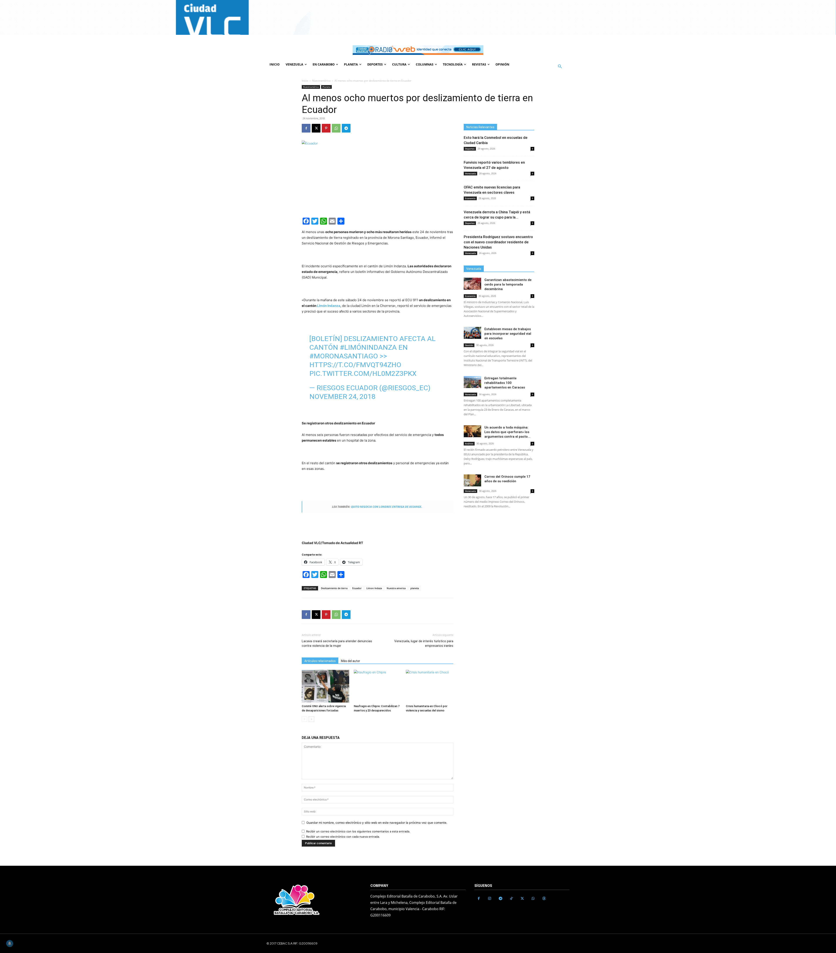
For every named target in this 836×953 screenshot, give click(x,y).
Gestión (469, 345)
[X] (316, 128)
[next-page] (311, 719)
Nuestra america (396, 588)
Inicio (305, 80)
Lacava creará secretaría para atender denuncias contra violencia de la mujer (337, 643)
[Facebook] (306, 128)
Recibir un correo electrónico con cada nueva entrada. (343, 836)
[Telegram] (346, 128)
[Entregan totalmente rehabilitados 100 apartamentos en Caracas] (472, 382)
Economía (470, 198)
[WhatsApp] (336, 128)
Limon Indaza (374, 588)
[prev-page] (304, 719)
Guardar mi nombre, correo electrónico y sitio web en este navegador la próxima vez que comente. (376, 822)
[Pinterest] (326, 128)
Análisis (469, 443)
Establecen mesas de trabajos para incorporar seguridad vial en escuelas (507, 333)
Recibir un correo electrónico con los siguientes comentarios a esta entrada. (358, 831)
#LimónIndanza (368, 347)
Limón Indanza (328, 306)
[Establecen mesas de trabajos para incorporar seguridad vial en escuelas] (472, 333)
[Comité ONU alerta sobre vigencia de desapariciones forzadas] (325, 686)
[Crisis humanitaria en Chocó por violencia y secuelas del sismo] (429, 686)
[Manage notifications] (9, 943)
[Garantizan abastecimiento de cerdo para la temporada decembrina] (472, 284)
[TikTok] (511, 898)
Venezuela (470, 173)
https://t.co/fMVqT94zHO (355, 365)
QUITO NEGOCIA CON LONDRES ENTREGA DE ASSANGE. (387, 507)
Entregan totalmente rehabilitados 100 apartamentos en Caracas (504, 382)
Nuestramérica (321, 80)
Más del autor (350, 661)
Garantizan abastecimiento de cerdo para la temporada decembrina (507, 284)
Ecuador (357, 588)
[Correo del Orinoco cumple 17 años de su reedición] (472, 480)
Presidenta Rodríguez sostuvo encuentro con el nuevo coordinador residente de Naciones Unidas (498, 242)
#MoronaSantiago (343, 356)
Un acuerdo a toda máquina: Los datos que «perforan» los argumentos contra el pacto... (507, 432)
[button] (560, 66)
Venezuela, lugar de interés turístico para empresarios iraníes (423, 643)
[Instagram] (489, 898)
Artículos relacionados (320, 661)
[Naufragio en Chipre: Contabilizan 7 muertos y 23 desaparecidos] (377, 686)
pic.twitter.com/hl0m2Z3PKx (362, 373)
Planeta (326, 86)
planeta (414, 588)
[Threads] (544, 898)
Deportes (470, 148)
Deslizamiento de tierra (334, 588)
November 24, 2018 (342, 396)
